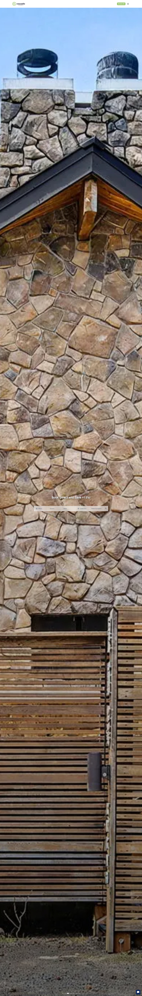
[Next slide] (138, 337)
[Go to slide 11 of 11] (79, 993)
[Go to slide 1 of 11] (62, 993)
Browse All (121, 4)
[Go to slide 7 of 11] (71, 993)
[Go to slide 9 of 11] (76, 993)
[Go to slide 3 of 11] (65, 993)
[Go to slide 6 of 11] (70, 993)
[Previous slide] (4, 337)
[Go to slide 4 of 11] (67, 993)
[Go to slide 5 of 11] (68, 993)
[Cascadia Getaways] (18, 4)
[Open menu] (128, 4)
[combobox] (96, 508)
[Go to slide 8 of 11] (74, 993)
